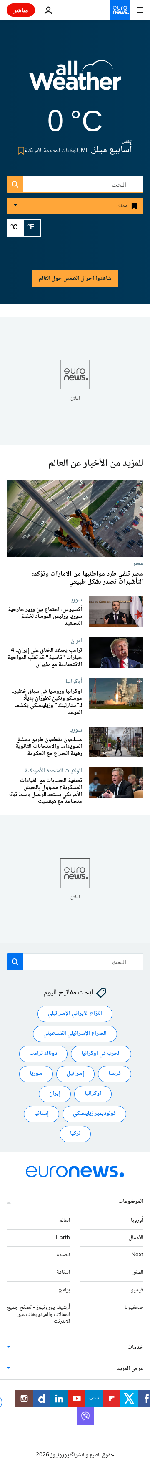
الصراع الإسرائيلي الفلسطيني (75, 1034)
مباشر (20, 9)
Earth (63, 1238)
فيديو (137, 1290)
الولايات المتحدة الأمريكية (53, 770)
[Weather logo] (75, 80)
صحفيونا (134, 1307)
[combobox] (75, 184)
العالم (64, 1220)
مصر (138, 564)
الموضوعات (130, 1201)
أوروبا (137, 1220)
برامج (64, 1290)
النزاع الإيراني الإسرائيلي (75, 1014)
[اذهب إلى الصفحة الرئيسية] (120, 10)
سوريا (75, 599)
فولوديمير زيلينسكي (94, 1114)
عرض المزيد (130, 1369)
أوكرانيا (73, 682)
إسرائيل (75, 1074)
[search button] (15, 184)
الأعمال (136, 1238)
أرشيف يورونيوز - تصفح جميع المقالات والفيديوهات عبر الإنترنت (38, 1314)
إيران (76, 640)
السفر (138, 1273)
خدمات (135, 1348)
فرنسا (114, 1074)
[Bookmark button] (19, 151)
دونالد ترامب (43, 1054)
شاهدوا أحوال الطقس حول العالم (75, 279)
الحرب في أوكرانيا (101, 1054)
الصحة (63, 1255)
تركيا (75, 1134)
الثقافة (63, 1273)
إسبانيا (41, 1114)
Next (137, 1255)
